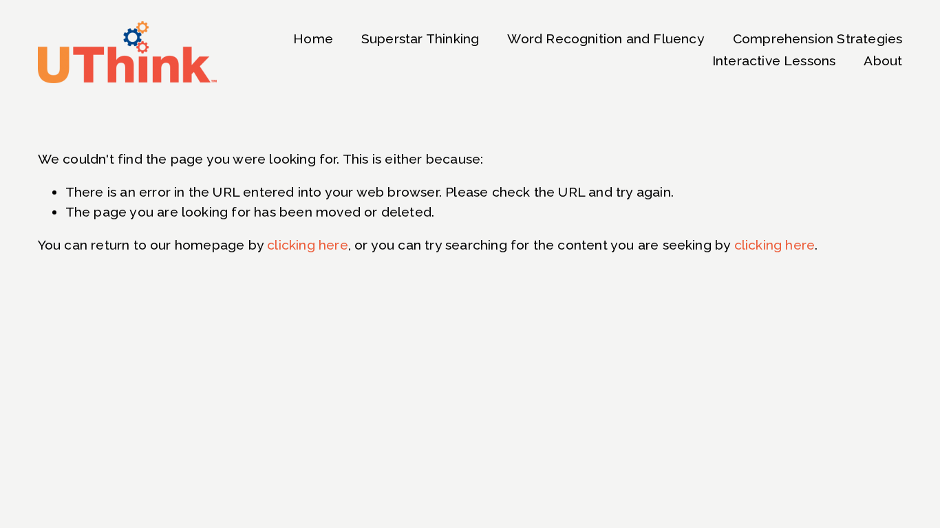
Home (313, 39)
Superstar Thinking (420, 39)
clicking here (307, 245)
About (883, 61)
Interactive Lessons (774, 61)
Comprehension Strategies (818, 39)
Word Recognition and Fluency (605, 39)
